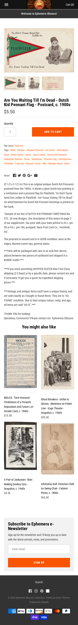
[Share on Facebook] (14, 175)
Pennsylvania (65, 159)
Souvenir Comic (33, 163)
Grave (27, 159)
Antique (21, 150)
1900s (12, 150)
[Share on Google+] (29, 175)
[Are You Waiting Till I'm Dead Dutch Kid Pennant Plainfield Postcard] (39, 50)
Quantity (8, 123)
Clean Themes (63, 597)
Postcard (18, 145)
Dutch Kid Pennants (57, 154)
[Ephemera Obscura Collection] (39, 4)
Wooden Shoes (55, 163)
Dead (6, 154)
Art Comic (50, 150)
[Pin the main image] (24, 175)
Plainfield (8, 163)
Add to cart (53, 131)
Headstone (37, 159)
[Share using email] (36, 175)
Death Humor (17, 154)
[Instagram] (36, 591)
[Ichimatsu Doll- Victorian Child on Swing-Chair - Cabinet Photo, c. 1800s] (57, 449)
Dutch (28, 154)
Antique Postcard (35, 150)
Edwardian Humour (13, 159)
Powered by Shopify (39, 602)
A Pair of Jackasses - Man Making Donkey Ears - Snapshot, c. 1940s (18, 484)
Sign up (39, 562)
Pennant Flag (50, 159)
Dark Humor (62, 150)
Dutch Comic (39, 154)
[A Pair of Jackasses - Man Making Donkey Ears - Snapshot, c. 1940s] (20, 446)
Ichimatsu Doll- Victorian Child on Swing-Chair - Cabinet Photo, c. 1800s (57, 488)
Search (39, 582)
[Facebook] (30, 591)
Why (45, 163)
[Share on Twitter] (19, 175)
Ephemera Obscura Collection (30, 597)
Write (67, 163)
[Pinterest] (41, 591)
